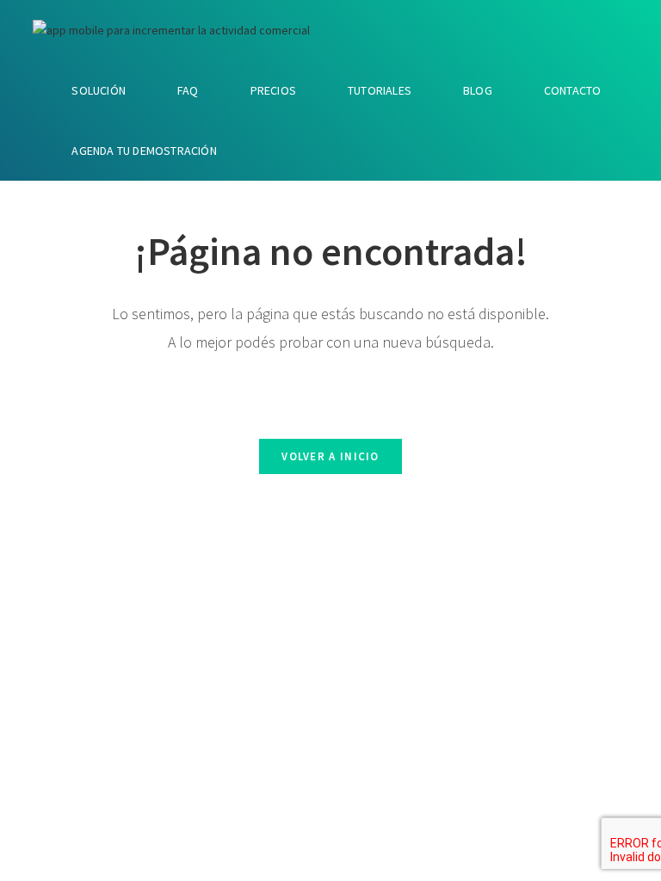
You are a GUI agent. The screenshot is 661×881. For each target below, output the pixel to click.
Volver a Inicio (330, 456)
